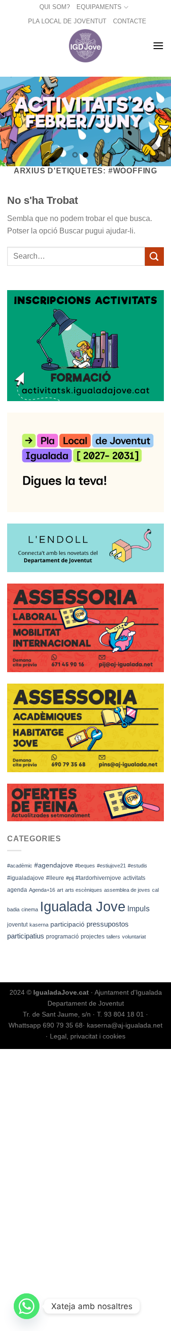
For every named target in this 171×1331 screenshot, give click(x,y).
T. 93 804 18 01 (120, 1014)
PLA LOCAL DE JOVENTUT (67, 21)
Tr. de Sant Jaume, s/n (57, 1014)
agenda (17, 890)
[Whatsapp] (26, 1306)
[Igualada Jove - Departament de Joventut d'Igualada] (86, 45)
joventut (17, 924)
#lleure (55, 878)
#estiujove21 (111, 865)
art (60, 890)
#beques (85, 865)
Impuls (138, 909)
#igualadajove (25, 878)
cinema (29, 909)
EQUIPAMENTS (99, 6)
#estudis (137, 865)
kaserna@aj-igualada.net (124, 1025)
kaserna (38, 925)
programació (62, 936)
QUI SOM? (54, 6)
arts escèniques (83, 890)
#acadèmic (19, 865)
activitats (134, 878)
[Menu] (158, 45)
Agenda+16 (42, 890)
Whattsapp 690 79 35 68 (46, 1025)
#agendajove (53, 865)
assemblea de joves (127, 890)
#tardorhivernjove (98, 878)
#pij (70, 878)
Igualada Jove (82, 906)
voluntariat (134, 936)
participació (67, 924)
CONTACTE (129, 21)
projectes (92, 936)
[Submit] (154, 256)
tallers (113, 936)
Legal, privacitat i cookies (87, 1036)
